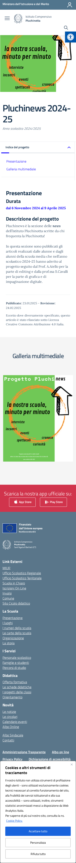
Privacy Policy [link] (12, 759)
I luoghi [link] (8, 622)
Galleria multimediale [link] (21, 169)
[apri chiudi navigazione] (7, 18)
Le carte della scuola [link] (17, 632)
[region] (38, 812)
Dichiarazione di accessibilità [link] (50, 759)
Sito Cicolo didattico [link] (16, 603)
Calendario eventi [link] (15, 721)
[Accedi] (69, 5)
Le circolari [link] (10, 716)
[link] (70, 37)
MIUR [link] (6, 567)
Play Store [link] (56, 502)
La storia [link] (9, 643)
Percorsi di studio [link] (14, 667)
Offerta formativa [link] (15, 681)
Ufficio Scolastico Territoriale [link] (22, 578)
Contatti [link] (8, 740)
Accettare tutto (38, 831)
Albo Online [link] (11, 726)
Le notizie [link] (9, 711)
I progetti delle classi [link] (17, 692)
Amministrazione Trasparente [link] (24, 751)
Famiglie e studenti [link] (16, 662)
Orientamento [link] (12, 697)
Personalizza (38, 842)
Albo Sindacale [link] (13, 735)
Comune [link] (8, 598)
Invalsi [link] (7, 593)
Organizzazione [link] (13, 638)
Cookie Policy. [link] (14, 820)
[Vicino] (71, 764)
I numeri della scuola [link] (17, 627)
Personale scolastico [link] (17, 657)
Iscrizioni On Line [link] (14, 588)
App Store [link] (24, 502)
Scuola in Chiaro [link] (14, 583)
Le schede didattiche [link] (17, 687)
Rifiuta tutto (38, 854)
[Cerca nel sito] (66, 28)
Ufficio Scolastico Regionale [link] (22, 573)
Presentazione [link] (16, 161)
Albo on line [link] (60, 751)
